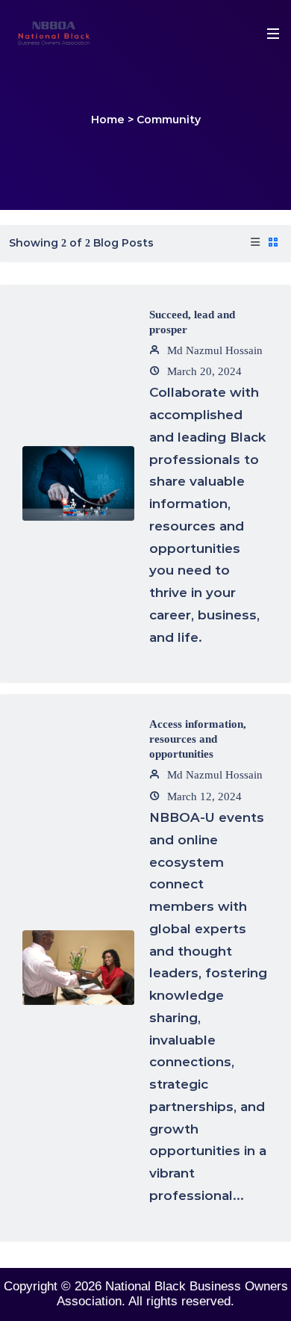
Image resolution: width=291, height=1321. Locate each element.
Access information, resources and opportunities (197, 739)
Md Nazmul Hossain (213, 350)
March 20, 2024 (203, 371)
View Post (78, 502)
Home (108, 119)
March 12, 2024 (203, 796)
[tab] (255, 243)
